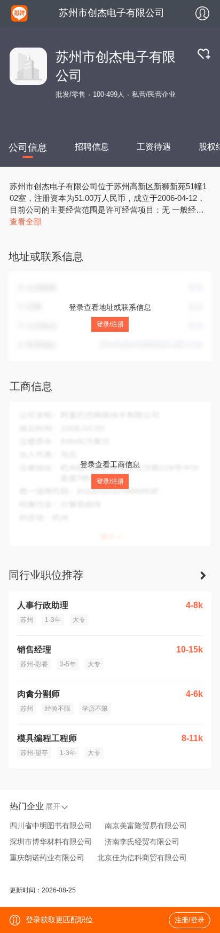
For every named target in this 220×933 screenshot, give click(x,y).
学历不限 (95, 708)
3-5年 (68, 664)
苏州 (26, 620)
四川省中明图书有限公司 (51, 825)
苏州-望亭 (34, 753)
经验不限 (57, 708)
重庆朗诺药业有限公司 (47, 857)
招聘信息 (92, 146)
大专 (79, 620)
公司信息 (28, 147)
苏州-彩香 (34, 664)
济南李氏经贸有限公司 (142, 841)
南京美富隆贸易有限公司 (146, 825)
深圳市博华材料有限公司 (51, 841)
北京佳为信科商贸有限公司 (142, 857)
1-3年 (53, 620)
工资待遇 (154, 146)
